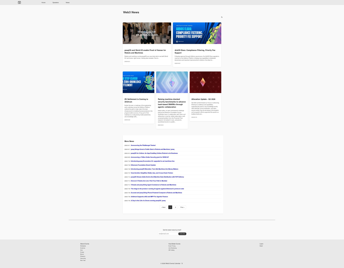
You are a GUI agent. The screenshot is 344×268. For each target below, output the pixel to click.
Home (43, 2)
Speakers (56, 2)
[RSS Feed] (221, 17)
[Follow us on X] (182, 263)
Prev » (182, 207)
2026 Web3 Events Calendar (171, 263)
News (68, 2)
